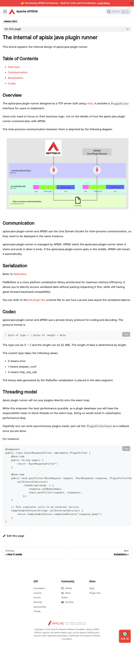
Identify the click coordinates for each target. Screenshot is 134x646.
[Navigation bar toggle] (5, 11)
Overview (14, 67)
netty (89, 103)
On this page (13, 29)
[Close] (131, 3)
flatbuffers (20, 274)
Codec (12, 83)
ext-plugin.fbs (36, 300)
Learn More (103, 3)
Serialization (15, 78)
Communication (18, 72)
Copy (126, 334)
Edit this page (15, 536)
